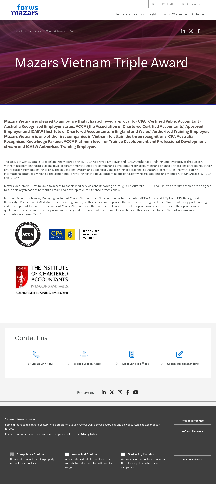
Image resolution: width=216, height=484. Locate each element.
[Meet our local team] (84, 358)
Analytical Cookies (85, 454)
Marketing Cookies (141, 454)
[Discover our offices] (132, 358)
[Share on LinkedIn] (183, 31)
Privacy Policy (88, 434)
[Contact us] (36, 358)
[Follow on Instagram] (120, 392)
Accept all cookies (193, 420)
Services (138, 14)
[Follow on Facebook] (128, 392)
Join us (165, 14)
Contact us (198, 14)
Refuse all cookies (193, 431)
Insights (152, 14)
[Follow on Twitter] (112, 392)
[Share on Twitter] (190, 31)
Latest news (34, 31)
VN (171, 4)
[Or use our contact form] (180, 358)
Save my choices (193, 459)
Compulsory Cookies (31, 454)
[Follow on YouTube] (136, 392)
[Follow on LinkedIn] (104, 392)
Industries (123, 14)
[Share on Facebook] (198, 31)
